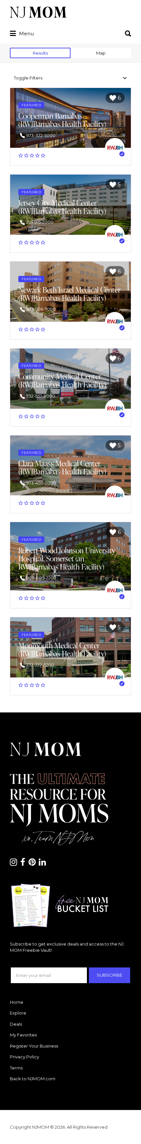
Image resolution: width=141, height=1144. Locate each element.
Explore (18, 1013)
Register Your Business (34, 1046)
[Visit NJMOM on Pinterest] (32, 863)
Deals (16, 1024)
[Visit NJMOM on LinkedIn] (42, 863)
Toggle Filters (28, 77)
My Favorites (23, 1034)
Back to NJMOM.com (32, 1078)
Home (16, 1002)
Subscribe (109, 975)
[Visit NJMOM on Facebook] (22, 863)
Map (101, 53)
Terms (16, 1067)
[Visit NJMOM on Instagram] (13, 863)
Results (40, 53)
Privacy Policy (24, 1056)
